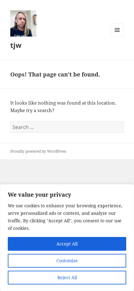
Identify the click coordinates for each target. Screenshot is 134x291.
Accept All (67, 244)
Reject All (67, 277)
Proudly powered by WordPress (38, 151)
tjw (16, 45)
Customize (67, 261)
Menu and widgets (117, 36)
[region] (67, 237)
